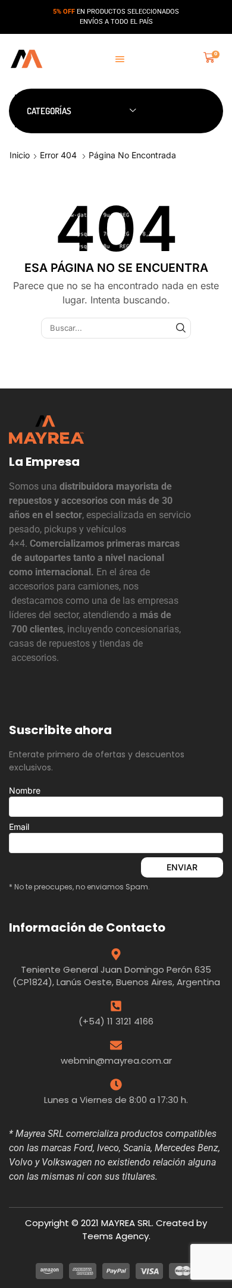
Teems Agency (115, 1236)
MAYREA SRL (126, 1223)
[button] (120, 59)
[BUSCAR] (181, 328)
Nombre (24, 790)
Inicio (20, 155)
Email (19, 827)
